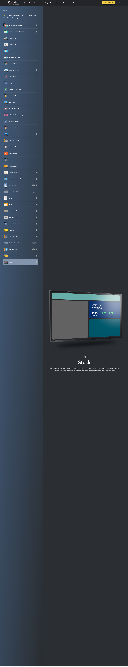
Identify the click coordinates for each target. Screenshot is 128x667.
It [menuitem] (119, 3)
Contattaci (109, 3)
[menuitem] (120, 2)
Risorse (65, 3)
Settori (56, 3)
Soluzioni (37, 3)
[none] (120, 2)
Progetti (48, 3)
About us (75, 3)
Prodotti (27, 3)
